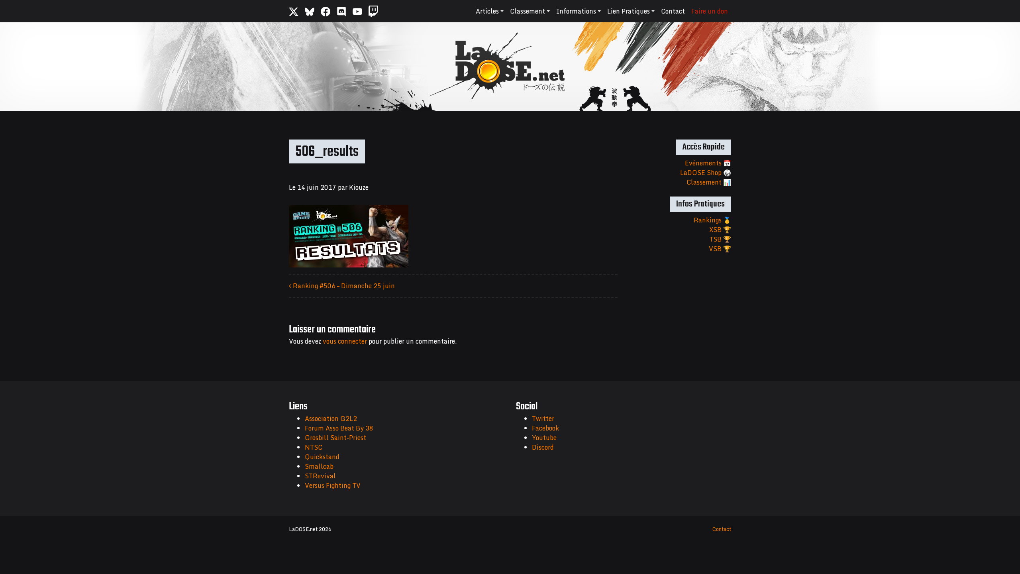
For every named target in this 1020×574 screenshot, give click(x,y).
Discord (543, 447)
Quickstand (322, 457)
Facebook (545, 428)
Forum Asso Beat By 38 (339, 428)
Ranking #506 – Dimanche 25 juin (343, 286)
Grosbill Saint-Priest (335, 437)
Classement (527, 11)
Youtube (544, 437)
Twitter (543, 418)
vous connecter (345, 341)
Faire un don (709, 11)
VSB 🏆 (720, 249)
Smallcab (319, 466)
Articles (487, 11)
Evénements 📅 (708, 163)
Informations (576, 11)
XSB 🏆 (720, 229)
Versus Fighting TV (333, 485)
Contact (673, 11)
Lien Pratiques (628, 11)
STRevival (320, 476)
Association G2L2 (331, 418)
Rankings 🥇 (712, 220)
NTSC (313, 447)
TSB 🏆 (720, 239)
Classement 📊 (709, 182)
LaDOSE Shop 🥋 (705, 172)
